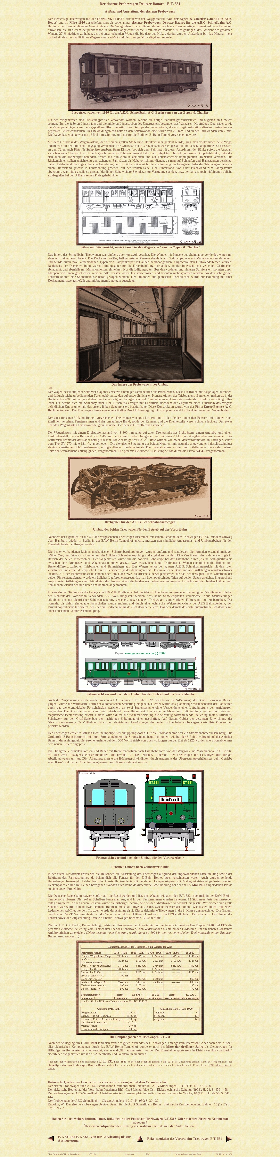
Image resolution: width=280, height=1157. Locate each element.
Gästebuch (146, 1126)
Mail (148, 1154)
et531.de (92, 1154)
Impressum (129, 1154)
